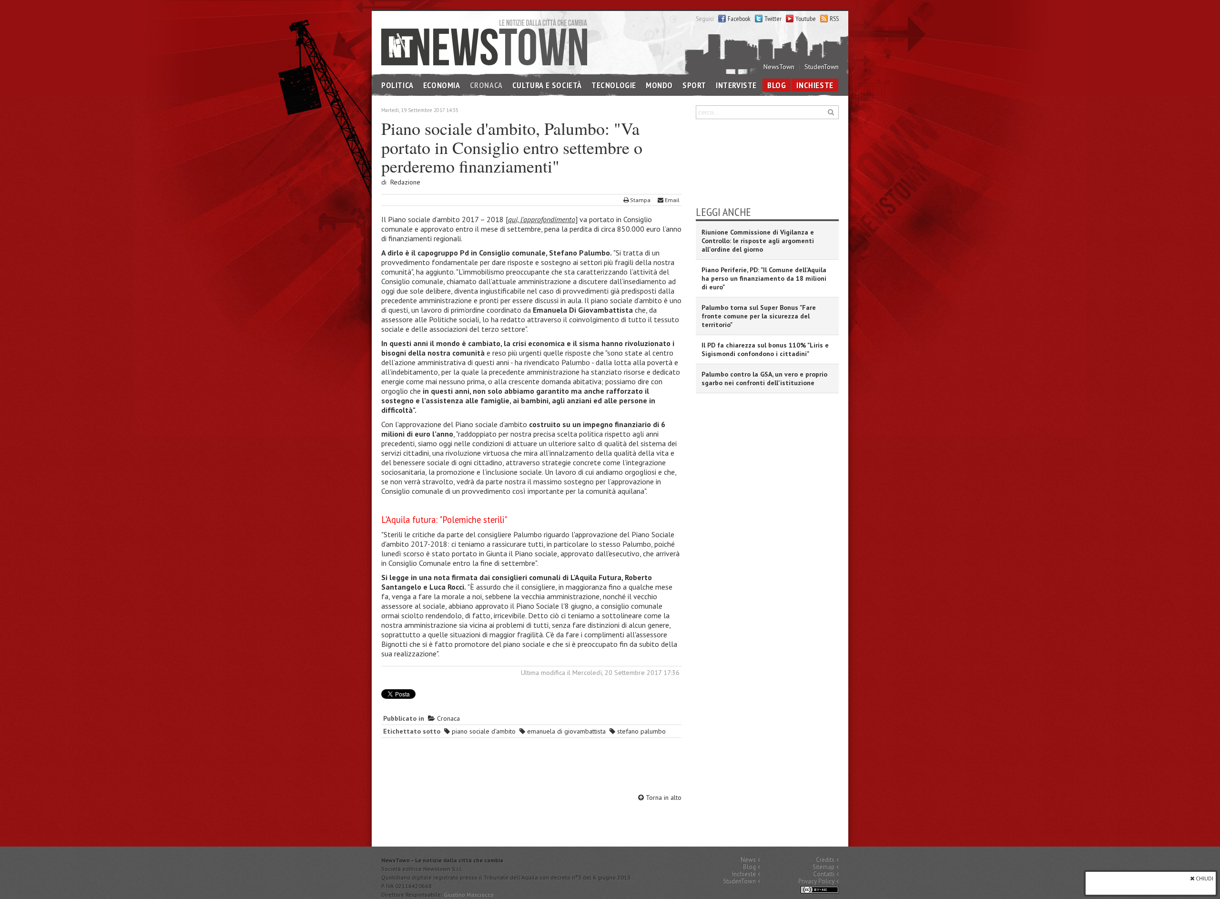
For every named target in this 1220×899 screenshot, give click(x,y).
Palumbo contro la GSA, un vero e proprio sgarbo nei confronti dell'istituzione (764, 378)
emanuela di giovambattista (565, 731)
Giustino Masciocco (469, 894)
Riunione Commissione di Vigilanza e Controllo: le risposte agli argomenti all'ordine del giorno (758, 241)
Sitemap (823, 866)
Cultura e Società (547, 85)
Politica (397, 85)
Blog (776, 85)
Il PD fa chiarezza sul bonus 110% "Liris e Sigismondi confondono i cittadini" (765, 349)
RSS (834, 18)
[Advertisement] (531, 767)
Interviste (736, 85)
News (748, 859)
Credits (825, 859)
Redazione (405, 182)
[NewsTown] (484, 41)
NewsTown (778, 66)
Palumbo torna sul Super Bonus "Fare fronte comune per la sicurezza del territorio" (759, 316)
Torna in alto (662, 797)
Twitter (773, 18)
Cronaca (486, 85)
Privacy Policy (816, 881)
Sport (694, 85)
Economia (441, 85)
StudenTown (821, 66)
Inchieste (814, 85)
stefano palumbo (640, 731)
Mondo (659, 85)
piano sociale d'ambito (483, 731)
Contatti (823, 874)
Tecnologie (613, 85)
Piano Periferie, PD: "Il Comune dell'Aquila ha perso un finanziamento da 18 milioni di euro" (764, 278)
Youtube (805, 18)
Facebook (739, 18)
